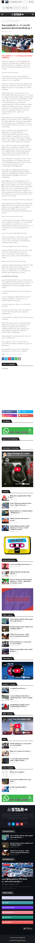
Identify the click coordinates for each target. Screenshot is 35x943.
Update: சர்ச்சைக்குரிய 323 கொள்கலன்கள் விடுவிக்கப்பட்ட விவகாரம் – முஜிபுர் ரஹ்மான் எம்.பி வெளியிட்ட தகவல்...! (21, 581)
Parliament (8, 922)
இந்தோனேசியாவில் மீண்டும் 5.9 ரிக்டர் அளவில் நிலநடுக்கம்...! (21, 650)
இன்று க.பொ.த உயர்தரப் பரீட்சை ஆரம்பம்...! (20, 751)
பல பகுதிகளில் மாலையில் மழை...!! (18, 688)
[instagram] (9, 415)
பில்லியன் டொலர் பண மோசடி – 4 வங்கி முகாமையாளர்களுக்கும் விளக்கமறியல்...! (20, 635)
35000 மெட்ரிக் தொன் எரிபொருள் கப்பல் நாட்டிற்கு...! (19, 519)
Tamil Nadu (9, 20)
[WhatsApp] (25, 823)
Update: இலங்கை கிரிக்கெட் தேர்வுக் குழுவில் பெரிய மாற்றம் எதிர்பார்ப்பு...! (21, 620)
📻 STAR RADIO (22, 940)
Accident (7, 898)
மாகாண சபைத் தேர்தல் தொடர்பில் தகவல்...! (21, 564)
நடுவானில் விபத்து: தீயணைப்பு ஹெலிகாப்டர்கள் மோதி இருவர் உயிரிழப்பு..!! (21, 627)
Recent (14, 354)
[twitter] (25, 411)
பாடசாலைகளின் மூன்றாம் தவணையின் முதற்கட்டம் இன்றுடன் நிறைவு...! (19, 759)
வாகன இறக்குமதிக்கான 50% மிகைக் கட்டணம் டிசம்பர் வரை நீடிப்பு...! (14, 880)
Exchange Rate (9, 912)
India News (8, 354)
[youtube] (25, 415)
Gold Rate (7, 917)
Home (3, 20)
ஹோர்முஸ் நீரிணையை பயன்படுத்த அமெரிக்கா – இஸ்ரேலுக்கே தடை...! (21, 511)
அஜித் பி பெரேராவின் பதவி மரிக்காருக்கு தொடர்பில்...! (19, 572)
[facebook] (9, 411)
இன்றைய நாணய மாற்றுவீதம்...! (17, 772)
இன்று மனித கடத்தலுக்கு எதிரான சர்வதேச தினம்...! (20, 496)
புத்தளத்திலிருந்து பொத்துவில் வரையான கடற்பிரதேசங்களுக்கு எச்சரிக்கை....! (20, 705)
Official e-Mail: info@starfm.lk (17, 937)
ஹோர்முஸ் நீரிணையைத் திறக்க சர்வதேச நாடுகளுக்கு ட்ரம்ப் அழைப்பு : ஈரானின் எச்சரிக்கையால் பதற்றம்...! (20, 527)
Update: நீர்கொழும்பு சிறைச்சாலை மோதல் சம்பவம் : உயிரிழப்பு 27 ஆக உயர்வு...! (20, 504)
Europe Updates (9, 907)
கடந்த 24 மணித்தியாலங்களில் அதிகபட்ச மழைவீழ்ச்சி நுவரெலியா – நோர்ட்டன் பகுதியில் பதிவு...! (21, 697)
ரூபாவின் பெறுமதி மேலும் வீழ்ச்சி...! (18, 787)
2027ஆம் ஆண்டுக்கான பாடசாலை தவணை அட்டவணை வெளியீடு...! (20, 642)
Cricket (6, 902)
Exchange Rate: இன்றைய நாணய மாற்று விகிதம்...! (20, 780)
